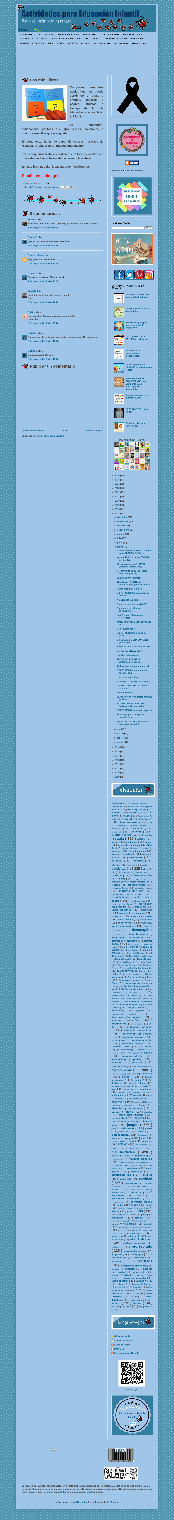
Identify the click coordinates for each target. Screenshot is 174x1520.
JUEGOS (60, 43)
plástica (148, 1224)
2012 (117, 764)
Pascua (115, 1211)
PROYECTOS (83, 39)
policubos (122, 1230)
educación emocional (138, 1030)
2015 (117, 751)
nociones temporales (138, 1186)
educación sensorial (121, 1047)
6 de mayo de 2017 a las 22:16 (43, 263)
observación (118, 1196)
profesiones (117, 1247)
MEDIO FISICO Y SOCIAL (62, 39)
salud (127, 1275)
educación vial (145, 1047)
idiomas (115, 1112)
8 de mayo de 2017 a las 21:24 (43, 323)
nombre (116, 1189)
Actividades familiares (128, 600)
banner (148, 842)
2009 (117, 777)
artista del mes (140, 825)
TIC (134, 1293)
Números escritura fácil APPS (132, 604)
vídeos (138, 1303)
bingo (138, 845)
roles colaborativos (139, 1272)
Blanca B (33, 237)
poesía (148, 1227)
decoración (124, 922)
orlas (121, 1205)
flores (132, 1083)
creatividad (146, 910)
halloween (118, 1101)
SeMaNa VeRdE (144, 1281)
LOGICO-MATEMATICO (133, 34)
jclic (113, 1121)
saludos (139, 1275)
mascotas (116, 1159)
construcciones (138, 901)
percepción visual (120, 1221)
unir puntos (138, 1300)
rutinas (115, 1275)
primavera (116, 1236)
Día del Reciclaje (133, 983)
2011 (117, 768)
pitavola (32, 291)
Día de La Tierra (144, 962)
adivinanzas (134, 806)
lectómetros (143, 1135)
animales (116, 812)
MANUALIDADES (90, 34)
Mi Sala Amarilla (122, 1336)
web (129, 1306)
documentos (119, 1023)
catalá (145, 865)
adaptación (117, 806)
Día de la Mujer (144, 959)
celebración (121, 868)
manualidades (51, 187)
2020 (117, 501)
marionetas (141, 1156)
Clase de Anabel (122, 1345)
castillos (132, 865)
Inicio (65, 431)
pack (149, 1205)
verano (116, 1303)
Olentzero (141, 1196)
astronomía (117, 832)
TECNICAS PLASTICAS (68, 34)
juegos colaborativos (123, 1128)
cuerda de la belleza (141, 916)
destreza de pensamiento (124, 941)
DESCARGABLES (27, 34)
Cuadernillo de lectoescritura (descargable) (133, 353)
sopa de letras (123, 1287)
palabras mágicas (126, 1208)
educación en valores (137, 1033)
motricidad (137, 1172)
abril (119, 729)
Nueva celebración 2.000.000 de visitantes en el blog (138, 367)
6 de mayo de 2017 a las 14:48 (43, 228)
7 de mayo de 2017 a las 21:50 (43, 281)
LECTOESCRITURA (110, 34)
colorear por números (141, 876)
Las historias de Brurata (126, 1353)
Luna (115, 1149)
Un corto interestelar (127, 677)
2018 (117, 509)
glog (114, 1089)
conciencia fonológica (132, 891)
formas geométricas (120, 1086)
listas (122, 1141)
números (136, 1192)
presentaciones (135, 1233)
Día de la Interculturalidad (141, 956)
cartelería (139, 861)
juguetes (147, 1128)
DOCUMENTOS (26, 39)
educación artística (139, 1027)
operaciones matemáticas (127, 1199)
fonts (143, 1083)
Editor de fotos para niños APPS (133, 647)
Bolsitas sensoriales (127, 655)
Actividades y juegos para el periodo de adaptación (136, 325)
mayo (120, 547)
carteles (116, 865)
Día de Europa (132, 950)
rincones (147, 1269)
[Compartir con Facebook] (70, 187)
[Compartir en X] (67, 187)
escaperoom (143, 1050)
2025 (117, 480)
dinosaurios (118, 1010)
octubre (121, 526)
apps (127, 815)
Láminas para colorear (128, 578)
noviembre (123, 521)
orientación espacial (141, 1202)
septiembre (123, 530)
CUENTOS (72, 43)
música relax (126, 1179)
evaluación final (119, 1066)
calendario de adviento (123, 854)
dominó (140, 1024)
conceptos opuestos (143, 888)
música (147, 1174)
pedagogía (119, 1214)
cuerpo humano (125, 919)
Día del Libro (145, 971)
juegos (133, 1125)
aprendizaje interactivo (137, 819)
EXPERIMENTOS (46, 34)
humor (143, 1105)
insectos (148, 1112)
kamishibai (124, 1132)
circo (145, 869)
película (140, 1218)
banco (115, 842)
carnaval (117, 860)
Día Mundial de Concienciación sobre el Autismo (131, 998)
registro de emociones (135, 1266)
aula (121, 838)
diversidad (118, 1020)
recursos (145, 1261)
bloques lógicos (130, 848)
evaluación (138, 1062)
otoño (135, 1204)
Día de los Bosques (128, 965)
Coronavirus (140, 907)
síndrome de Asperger (141, 1284)
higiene (136, 1102)
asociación (138, 828)
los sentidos (141, 1144)
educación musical (133, 1044)
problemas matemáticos (135, 1243)
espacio (136, 1053)
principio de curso (140, 1239)
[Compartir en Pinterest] (74, 187)
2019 (117, 505)
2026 (117, 475)
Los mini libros (124, 692)
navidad (145, 1178)
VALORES (24, 43)
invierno (139, 1117)
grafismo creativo (140, 1092)
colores (121, 879)
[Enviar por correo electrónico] (61, 187)
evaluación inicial (140, 1066)
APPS (50, 43)
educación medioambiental (131, 1040)
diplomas (140, 1011)
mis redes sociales (102, 43)
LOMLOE (123, 1144)
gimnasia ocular (142, 1086)
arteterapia (123, 826)
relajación (130, 1269)
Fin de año (137, 1080)
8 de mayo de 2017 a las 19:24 (43, 302)
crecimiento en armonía (132, 913)
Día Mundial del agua (127, 1004)
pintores (115, 1224)
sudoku (138, 1287)
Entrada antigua (94, 431)
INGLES (96, 39)
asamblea (117, 828)
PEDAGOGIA (38, 43)
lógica (133, 1141)
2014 (117, 756)
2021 (117, 497)
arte (150, 822)
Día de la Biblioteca (136, 953)
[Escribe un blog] (64, 187)
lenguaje (39, 187)
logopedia (147, 1141)
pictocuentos (142, 1221)
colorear (117, 875)
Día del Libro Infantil (129, 974)
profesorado (142, 1246)
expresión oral (144, 1074)
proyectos (117, 1254)
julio (119, 538)
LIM (113, 1141)
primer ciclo (134, 1236)
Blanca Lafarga (36, 255)
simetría (122, 1284)
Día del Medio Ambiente (140, 977)
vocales (115, 1306)
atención (137, 831)
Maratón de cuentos (121, 1156)
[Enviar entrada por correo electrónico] (47, 183)
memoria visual (127, 1162)
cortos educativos (122, 910)
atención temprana (121, 835)
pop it (135, 1230)
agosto (121, 534)
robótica (122, 1272)
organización (118, 1202)
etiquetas (117, 1062)
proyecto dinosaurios (135, 1251)
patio (130, 1211)
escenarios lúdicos (119, 1053)
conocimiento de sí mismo (127, 894)
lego (113, 1138)
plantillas (131, 1223)
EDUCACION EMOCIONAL (115, 39)
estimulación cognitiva (127, 1059)
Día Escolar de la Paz (132, 989)
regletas (115, 1269)
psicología (137, 1254)
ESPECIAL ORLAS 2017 (129, 651)
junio (120, 542)
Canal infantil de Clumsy (129, 589)
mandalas (136, 1148)
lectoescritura (120, 1134)
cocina (126, 872)
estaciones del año (133, 1056)
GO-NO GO (129, 1089)
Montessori (133, 1168)
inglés (130, 1111)
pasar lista (143, 1208)
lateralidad (141, 1132)
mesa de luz (146, 1162)
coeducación (141, 872)
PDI (141, 1211)
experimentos (124, 1070)
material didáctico (140, 1158)
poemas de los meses (129, 1227)
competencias (140, 879)
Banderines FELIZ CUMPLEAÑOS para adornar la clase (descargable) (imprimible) (135, 383)
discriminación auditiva (126, 1014)
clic (113, 872)
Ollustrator (81, 1502)
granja (138, 1095)
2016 (117, 747)
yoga (113, 1310)
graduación (146, 1089)
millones (140, 1165)
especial (148, 1053)
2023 (117, 488)
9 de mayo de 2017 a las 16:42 (43, 341)
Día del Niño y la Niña (129, 980)
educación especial (133, 1037)
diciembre (122, 517)
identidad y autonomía (127, 1108)
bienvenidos (124, 845)
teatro (132, 1290)
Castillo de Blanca (123, 1340)
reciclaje (140, 1257)
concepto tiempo (137, 885)
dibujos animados (137, 1007)
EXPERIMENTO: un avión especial (134, 710)
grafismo (122, 1092)
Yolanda (32, 219)
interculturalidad (119, 1118)
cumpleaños (145, 919)
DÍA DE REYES (125, 971)
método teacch (123, 1165)
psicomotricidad (119, 1257)
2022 (117, 492)
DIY (32, 187)
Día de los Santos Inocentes (137, 968)
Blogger (114, 1502)
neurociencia (131, 1183)
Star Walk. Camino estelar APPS (133, 681)
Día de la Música (124, 962)
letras (144, 1138)
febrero (121, 738)
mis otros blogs (139, 43)
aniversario (135, 812)
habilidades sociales (138, 1099)
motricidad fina (122, 1174)
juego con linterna (130, 1121)
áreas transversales (130, 822)
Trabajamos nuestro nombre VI (133, 666)
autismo (142, 839)
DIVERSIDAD (137, 39)
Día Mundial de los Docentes (138, 1002)
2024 (117, 484)
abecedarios (118, 803)
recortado (118, 1261)
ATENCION (42, 39)
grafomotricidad (120, 1095)
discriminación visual (127, 1017)
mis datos (85, 43)
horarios (128, 1105)
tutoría (134, 1297)
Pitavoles (119, 1349)
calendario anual (138, 851)
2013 (117, 760)
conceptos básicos (120, 888)
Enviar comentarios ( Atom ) (51, 436)
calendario (117, 851)
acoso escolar (140, 803)
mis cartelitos (121, 43)
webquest (144, 1307)
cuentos (116, 916)
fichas (127, 1076)
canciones (136, 857)
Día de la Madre (123, 959)
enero (120, 742)
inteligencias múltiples (132, 1115)
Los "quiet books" (126, 629)
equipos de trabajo (124, 1050)
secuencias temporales (135, 1278)
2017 (117, 513)
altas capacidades (137, 810)
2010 (117, 773)
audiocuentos (145, 835)
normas (134, 1189)
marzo (120, 733)
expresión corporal (121, 1074)
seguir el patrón (120, 1281)
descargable (142, 930)
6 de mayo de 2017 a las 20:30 (43, 245)
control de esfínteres (122, 904)
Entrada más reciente (33, 431)
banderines (132, 842)
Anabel (32, 312)
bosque (145, 848)
